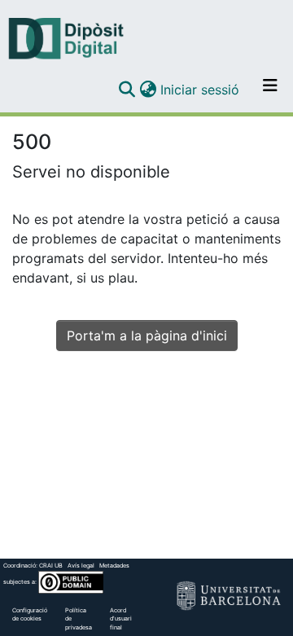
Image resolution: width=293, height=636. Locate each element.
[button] (126, 89)
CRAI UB (51, 565)
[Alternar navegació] (270, 89)
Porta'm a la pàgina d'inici (147, 335)
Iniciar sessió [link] (200, 89)
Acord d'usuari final (121, 619)
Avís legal (81, 565)
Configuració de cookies (29, 615)
